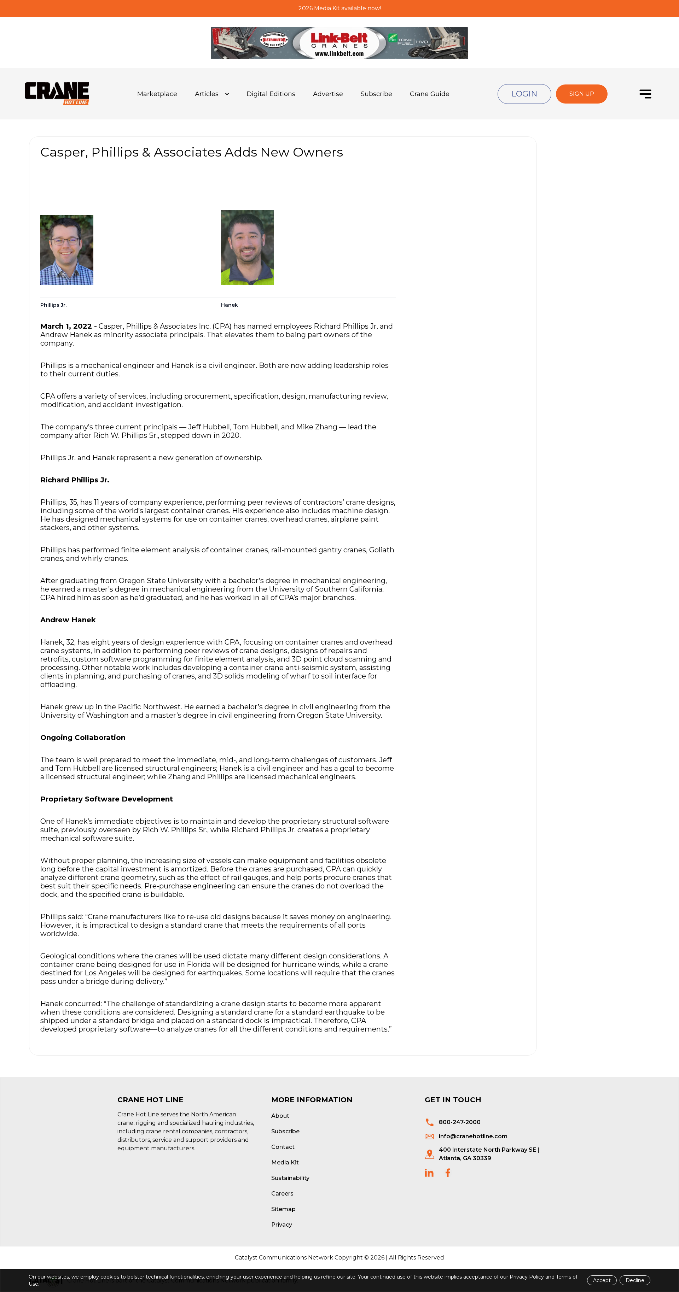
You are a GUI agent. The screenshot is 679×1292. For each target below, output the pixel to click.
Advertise (328, 94)
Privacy (281, 1224)
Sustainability (290, 1178)
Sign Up (581, 93)
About (280, 1115)
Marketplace (157, 94)
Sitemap (283, 1209)
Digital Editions (270, 94)
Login (524, 94)
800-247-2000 (460, 1122)
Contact (283, 1147)
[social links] (429, 1172)
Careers (282, 1193)
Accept (602, 1280)
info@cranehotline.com (473, 1136)
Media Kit (285, 1162)
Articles (207, 94)
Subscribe (376, 94)
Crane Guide (429, 94)
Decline (635, 1280)
